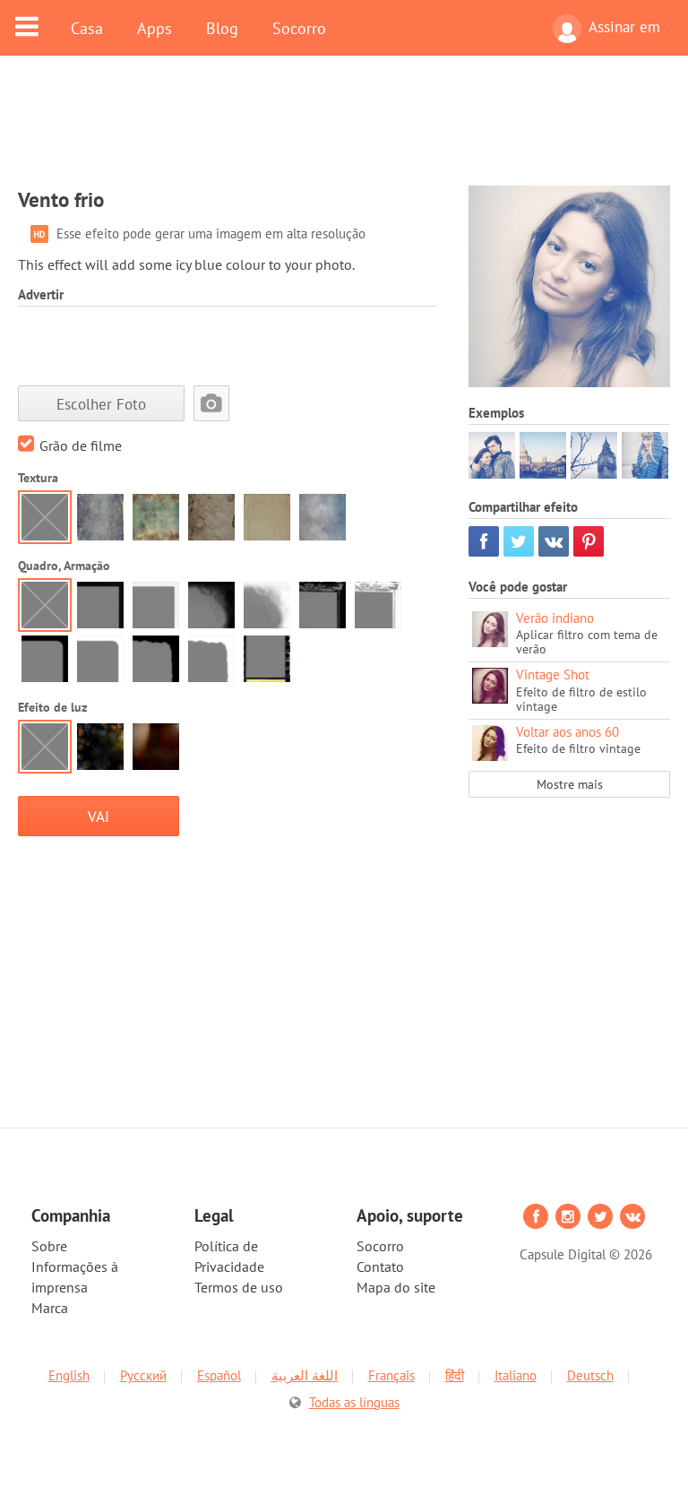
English (69, 1375)
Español (219, 1375)
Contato (380, 1266)
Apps (154, 28)
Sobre (49, 1246)
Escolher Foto (101, 403)
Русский (143, 1375)
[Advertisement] (344, 131)
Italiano (515, 1375)
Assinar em (624, 27)
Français (391, 1375)
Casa (87, 28)
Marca (49, 1308)
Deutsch (590, 1375)
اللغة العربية (304, 1375)
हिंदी (454, 1375)
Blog (222, 28)
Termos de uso (238, 1287)
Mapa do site (396, 1287)
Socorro (299, 28)
